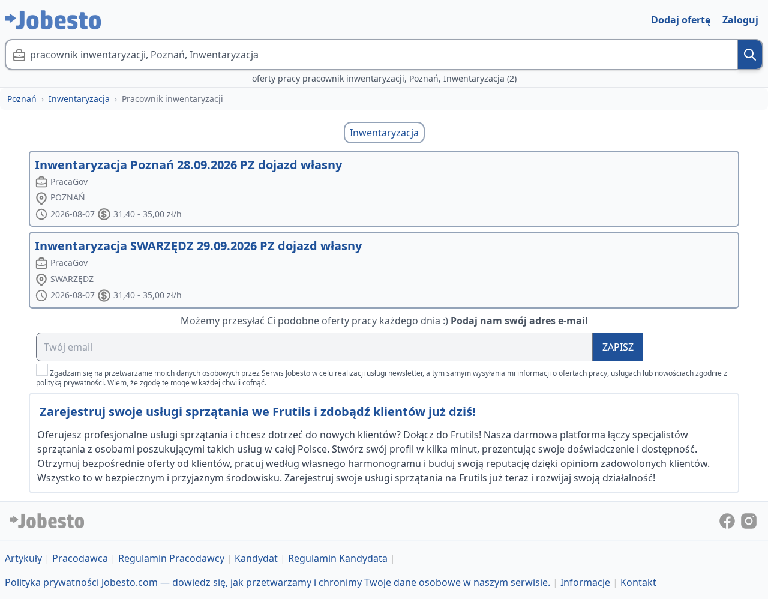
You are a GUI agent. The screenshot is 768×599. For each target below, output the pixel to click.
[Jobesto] (53, 20)
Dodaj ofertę (680, 19)
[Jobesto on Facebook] (728, 519)
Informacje (585, 582)
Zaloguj (740, 19)
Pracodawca (80, 558)
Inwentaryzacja (79, 98)
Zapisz (618, 347)
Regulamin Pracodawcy (171, 558)
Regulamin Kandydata (338, 558)
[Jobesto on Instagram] (748, 519)
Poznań (22, 98)
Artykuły (23, 558)
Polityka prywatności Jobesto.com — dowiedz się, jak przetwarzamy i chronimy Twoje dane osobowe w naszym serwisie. (277, 582)
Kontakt (638, 582)
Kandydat (256, 558)
